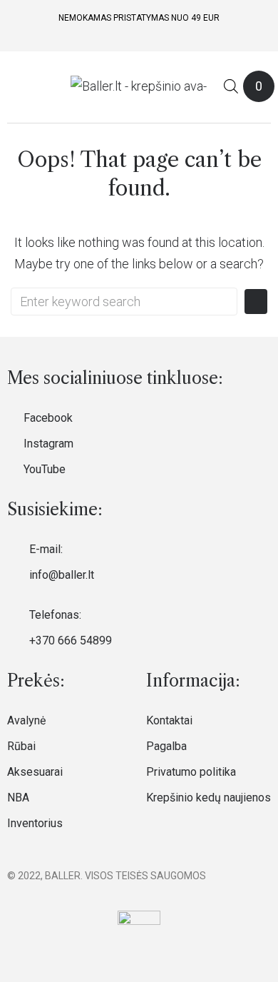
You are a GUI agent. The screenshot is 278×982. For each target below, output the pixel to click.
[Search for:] (124, 301)
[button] (16, 86)
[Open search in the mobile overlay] (231, 86)
